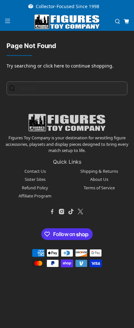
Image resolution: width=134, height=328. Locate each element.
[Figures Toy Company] (67, 22)
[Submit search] (14, 88)
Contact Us (35, 171)
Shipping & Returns (99, 171)
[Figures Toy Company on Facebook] (52, 212)
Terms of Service (99, 188)
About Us (99, 179)
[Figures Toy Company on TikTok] (71, 212)
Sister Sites (35, 179)
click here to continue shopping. (78, 66)
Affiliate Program (35, 196)
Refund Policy (35, 188)
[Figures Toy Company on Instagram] (61, 212)
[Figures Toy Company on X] (80, 212)
